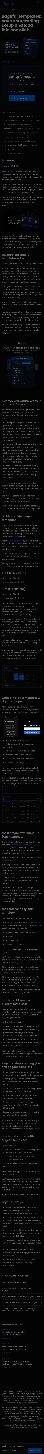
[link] (32, 723)
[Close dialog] (42, 716)
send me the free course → (32, 732)
